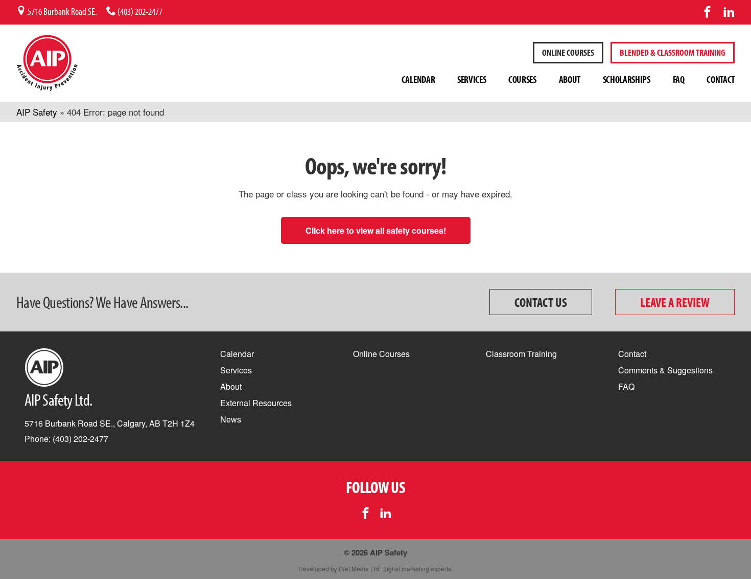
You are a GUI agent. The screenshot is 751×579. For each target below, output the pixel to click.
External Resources (256, 403)
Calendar (418, 79)
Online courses (568, 52)
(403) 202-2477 (139, 11)
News (230, 419)
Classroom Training (521, 354)
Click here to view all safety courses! (376, 230)
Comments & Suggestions (665, 370)
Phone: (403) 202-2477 (66, 438)
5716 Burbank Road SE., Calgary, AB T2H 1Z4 (110, 423)
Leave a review (675, 302)
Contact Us (540, 302)
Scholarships (626, 79)
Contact (721, 79)
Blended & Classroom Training (672, 52)
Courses (522, 79)
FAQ (679, 79)
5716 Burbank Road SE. (61, 11)
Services (471, 79)
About (569, 79)
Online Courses (381, 354)
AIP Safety (36, 111)
